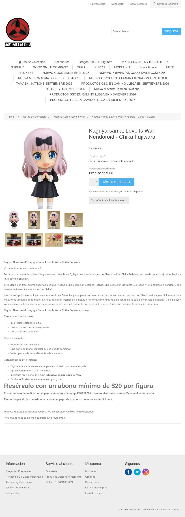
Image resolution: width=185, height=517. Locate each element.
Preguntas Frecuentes (18, 471)
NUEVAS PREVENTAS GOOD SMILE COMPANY (132, 73)
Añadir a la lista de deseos (111, 200)
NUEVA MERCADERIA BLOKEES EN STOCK (49, 78)
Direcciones (92, 482)
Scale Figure (147, 67)
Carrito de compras (96, 487)
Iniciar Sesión (117, 4)
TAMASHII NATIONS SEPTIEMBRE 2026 (44, 83)
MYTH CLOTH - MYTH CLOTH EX (145, 62)
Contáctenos (13, 493)
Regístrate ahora (97, 4)
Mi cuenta (90, 471)
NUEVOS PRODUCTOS (59, 482)
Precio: (95, 173)
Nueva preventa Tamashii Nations (116, 89)
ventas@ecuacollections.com (135, 393)
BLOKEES (26, 73)
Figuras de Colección (31, 62)
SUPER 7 (17, 67)
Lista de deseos (94, 493)
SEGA (81, 67)
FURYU (100, 67)
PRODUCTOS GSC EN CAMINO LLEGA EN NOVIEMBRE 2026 (93, 94)
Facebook (128, 472)
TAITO (170, 67)
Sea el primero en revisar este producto (111, 160)
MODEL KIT (122, 67)
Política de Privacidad (18, 487)
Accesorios (62, 62)
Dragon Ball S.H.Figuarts (95, 62)
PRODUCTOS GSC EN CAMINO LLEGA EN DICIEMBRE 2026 (92, 100)
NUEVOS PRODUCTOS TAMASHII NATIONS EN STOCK (128, 78)
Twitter (137, 472)
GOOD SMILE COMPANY (50, 67)
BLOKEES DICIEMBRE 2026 (65, 89)
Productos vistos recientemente (63, 476)
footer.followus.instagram (145, 472)
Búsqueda (171, 31)
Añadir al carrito (116, 182)
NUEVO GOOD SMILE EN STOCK (66, 73)
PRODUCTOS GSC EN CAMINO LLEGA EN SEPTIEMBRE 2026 (125, 83)
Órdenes (90, 476)
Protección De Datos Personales (24, 476)
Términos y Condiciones (19, 482)
